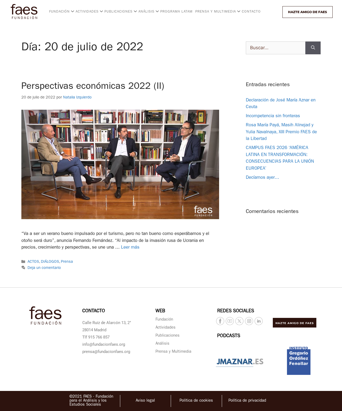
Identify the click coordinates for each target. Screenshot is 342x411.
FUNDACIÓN (59, 12)
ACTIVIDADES (87, 12)
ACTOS (33, 262)
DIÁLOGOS (50, 262)
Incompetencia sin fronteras (273, 116)
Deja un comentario (44, 268)
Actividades (166, 328)
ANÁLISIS (146, 12)
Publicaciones (168, 336)
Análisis (162, 344)
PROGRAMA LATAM (176, 12)
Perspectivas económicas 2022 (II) (92, 87)
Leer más (130, 247)
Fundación (164, 320)
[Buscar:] (275, 47)
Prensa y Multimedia (173, 352)
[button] (278, 12)
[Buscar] (313, 47)
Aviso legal (145, 401)
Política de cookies (196, 401)
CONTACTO (251, 12)
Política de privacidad (247, 401)
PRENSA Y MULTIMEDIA (215, 12)
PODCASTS (228, 336)
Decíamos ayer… (262, 178)
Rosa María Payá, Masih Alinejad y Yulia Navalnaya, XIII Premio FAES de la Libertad (281, 132)
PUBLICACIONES (118, 12)
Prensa (67, 262)
